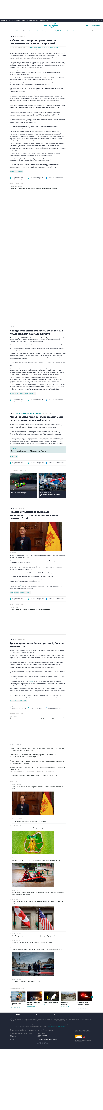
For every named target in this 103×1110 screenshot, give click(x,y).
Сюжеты (69, 31)
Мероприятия (58, 1015)
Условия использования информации (83, 1040)
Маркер (12, 1039)
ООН (31, 270)
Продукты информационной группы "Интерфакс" (32, 1030)
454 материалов (48, 1005)
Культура (44, 31)
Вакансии (38, 1015)
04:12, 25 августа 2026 (20, 639)
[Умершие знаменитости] (51, 1000)
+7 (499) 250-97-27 (61, 1026)
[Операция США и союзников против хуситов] (85, 1000)
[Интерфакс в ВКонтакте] (43, 1043)
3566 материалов (15, 1007)
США (16, 393)
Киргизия (20, 171)
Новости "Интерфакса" (42, 1035)
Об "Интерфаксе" (16, 20)
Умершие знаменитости (51, 1002)
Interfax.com (25, 20)
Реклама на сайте (48, 1015)
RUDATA (39, 1038)
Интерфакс (51, 25)
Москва (51, 31)
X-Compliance (13, 1036)
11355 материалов (31, 1006)
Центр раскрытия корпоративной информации (47, 1039)
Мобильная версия (5, 20)
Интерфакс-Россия (33, 20)
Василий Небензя (14, 270)
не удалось (21, 585)
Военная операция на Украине (33, 1003)
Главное (12, 31)
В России (18, 31)
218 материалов (82, 1008)
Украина (23, 270)
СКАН (38, 1036)
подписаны (53, 71)
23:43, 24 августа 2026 (21, 199)
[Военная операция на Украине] (34, 1000)
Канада (12, 393)
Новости (62, 31)
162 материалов (65, 1006)
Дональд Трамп (24, 393)
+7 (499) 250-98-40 (51, 1026)
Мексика (16, 592)
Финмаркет (42, 20)
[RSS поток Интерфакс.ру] (45, 1043)
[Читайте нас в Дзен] (38, 1043)
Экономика (32, 31)
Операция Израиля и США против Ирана (28, 413)
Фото (74, 31)
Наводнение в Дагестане (65, 1003)
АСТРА (11, 1041)
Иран (11, 456)
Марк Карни (32, 393)
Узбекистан (13, 171)
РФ (27, 270)
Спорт (38, 31)
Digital (57, 31)
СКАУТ (11, 1038)
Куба (25, 701)
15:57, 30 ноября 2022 (20, 36)
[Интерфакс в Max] (47, 1043)
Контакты (12, 1015)
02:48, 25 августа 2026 (47, 413)
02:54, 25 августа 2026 (20, 327)
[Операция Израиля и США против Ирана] (18, 1001)
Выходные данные (79, 1041)
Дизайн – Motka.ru (79, 1043)
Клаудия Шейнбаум (25, 592)
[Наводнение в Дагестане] (68, 1000)
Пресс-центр (31, 1015)
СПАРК (11, 1035)
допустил (31, 681)
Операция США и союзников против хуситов (83, 1004)
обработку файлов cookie (74, 1024)
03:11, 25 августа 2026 (20, 508)
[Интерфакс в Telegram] (40, 1043)
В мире (25, 31)
